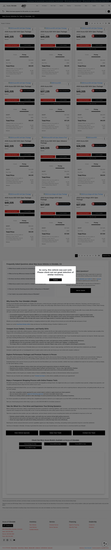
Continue (55, 279)
